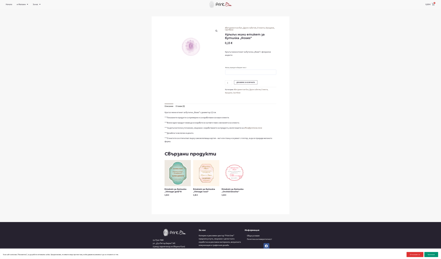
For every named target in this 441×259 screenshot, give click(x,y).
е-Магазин (21, 4)
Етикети (261, 28)
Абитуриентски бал (233, 28)
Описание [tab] (169, 106)
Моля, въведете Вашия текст (235, 67)
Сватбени (229, 29)
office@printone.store (253, 128)
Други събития (249, 28)
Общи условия (253, 235)
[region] (220, 254)
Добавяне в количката (245, 82)
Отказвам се (415, 254)
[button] (216, 31)
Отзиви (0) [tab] (180, 106)
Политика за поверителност (259, 239)
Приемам (431, 254)
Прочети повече (125, 254)
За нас (35, 4)
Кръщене (270, 28)
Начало (9, 4)
